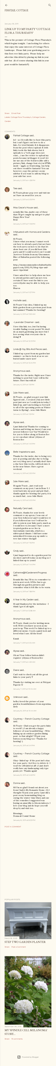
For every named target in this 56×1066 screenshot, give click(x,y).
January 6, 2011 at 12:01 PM (24, 341)
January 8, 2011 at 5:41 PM (24, 745)
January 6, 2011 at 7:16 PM (24, 543)
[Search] (49, 4)
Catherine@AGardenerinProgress (30, 572)
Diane (16, 670)
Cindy (16, 551)
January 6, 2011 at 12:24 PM (24, 363)
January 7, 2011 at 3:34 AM (24, 643)
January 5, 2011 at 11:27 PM (24, 292)
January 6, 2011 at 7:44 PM (24, 564)
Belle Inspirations (21, 452)
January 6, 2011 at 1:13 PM (23, 384)
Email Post (16, 113)
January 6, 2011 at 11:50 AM (24, 314)
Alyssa (16, 422)
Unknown (18, 697)
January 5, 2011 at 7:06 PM (24, 224)
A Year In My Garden (23, 599)
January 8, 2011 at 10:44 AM (24, 711)
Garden (8, 121)
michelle (17, 300)
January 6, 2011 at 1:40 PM (24, 444)
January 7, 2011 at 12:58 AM (24, 611)
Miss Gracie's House (23, 207)
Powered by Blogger (30, 1057)
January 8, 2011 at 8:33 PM (24, 820)
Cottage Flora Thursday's (21, 117)
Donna (16, 783)
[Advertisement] (28, 863)
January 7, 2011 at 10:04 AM (24, 689)
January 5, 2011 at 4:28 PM (24, 180)
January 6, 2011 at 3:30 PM (24, 473)
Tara (15, 188)
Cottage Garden (39, 117)
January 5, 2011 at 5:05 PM (24, 199)
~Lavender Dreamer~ (24, 322)
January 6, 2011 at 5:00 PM (24, 500)
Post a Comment (13, 827)
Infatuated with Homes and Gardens (31, 232)
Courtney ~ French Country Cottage (31, 719)
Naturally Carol (20, 508)
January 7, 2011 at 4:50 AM (24, 662)
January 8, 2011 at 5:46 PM (24, 775)
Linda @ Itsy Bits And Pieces (27, 349)
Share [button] (7, 113)
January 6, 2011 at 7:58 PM (24, 591)
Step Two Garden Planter (25, 942)
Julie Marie (18, 392)
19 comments (17, 1039)
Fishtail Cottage (16, 10)
